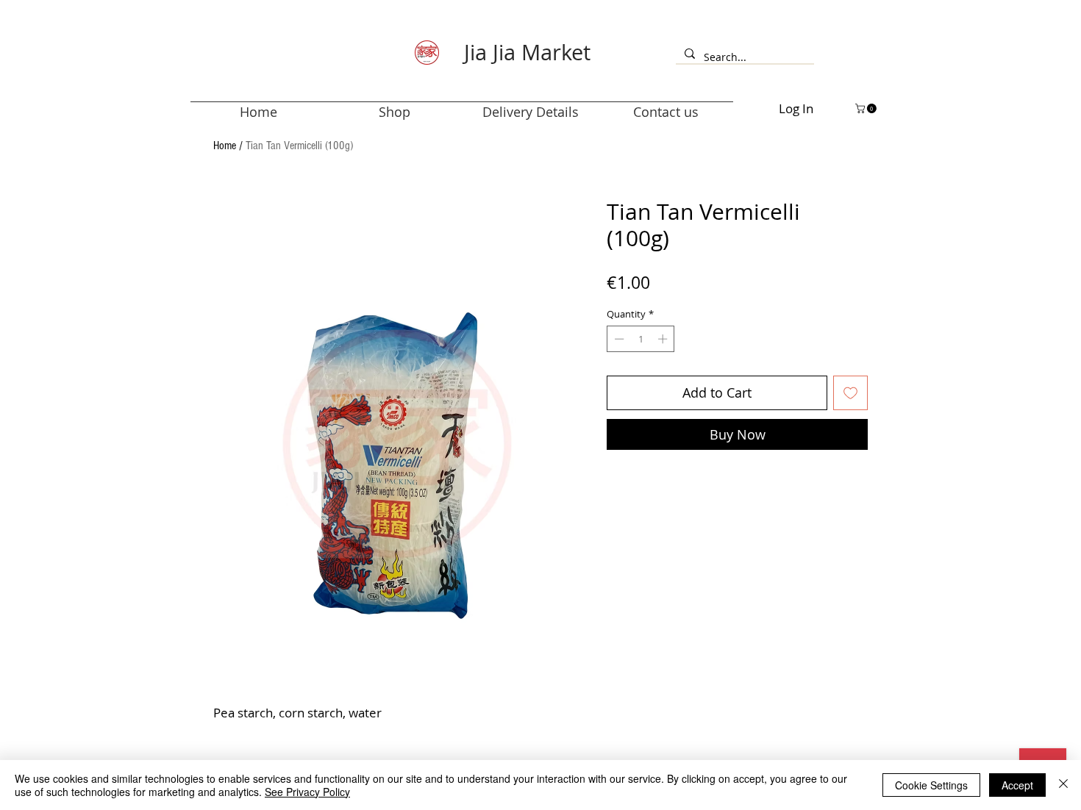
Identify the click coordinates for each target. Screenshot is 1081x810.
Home (224, 145)
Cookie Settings (931, 785)
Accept (1017, 785)
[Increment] (664, 338)
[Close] (1063, 785)
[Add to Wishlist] (850, 393)
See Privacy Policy (307, 791)
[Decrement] (618, 338)
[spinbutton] (641, 338)
